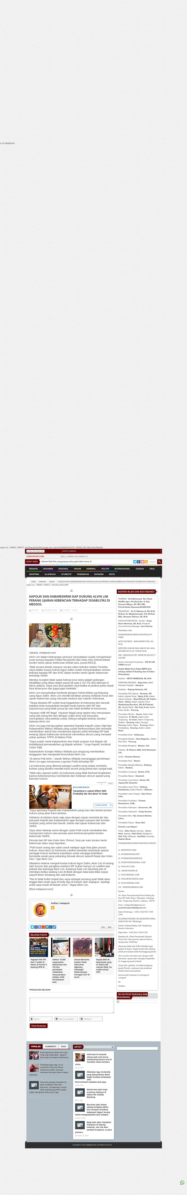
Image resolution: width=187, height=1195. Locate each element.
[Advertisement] (82, 52)
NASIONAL (63, 569)
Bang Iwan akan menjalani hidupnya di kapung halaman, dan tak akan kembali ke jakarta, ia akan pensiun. (93, 1127)
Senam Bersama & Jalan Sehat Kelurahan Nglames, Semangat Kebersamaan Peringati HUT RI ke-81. (82, 968)
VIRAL (152, 569)
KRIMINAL (91, 569)
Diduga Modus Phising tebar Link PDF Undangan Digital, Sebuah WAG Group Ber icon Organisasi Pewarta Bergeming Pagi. (110, 557)
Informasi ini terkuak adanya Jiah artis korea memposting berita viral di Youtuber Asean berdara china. (93, 1059)
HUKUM (77, 569)
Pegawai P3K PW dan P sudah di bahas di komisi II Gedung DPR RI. (39, 963)
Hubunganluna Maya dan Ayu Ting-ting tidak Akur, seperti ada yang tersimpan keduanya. (54, 1055)
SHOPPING (34, 574)
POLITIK (105, 569)
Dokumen (48, 569)
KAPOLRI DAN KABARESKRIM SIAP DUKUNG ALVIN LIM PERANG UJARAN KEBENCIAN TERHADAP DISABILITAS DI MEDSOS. (69, 600)
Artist (78, 1046)
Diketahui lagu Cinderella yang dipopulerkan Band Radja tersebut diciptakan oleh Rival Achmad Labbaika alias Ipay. (93, 1077)
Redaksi (33, 569)
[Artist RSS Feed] (112, 1047)
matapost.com (91, 1145)
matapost (35, 610)
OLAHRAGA (50, 574)
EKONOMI (98, 574)
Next (109, 927)
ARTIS (65, 551)
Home (33, 582)
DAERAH (72, 551)
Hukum (52, 582)
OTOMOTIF (66, 574)
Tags (63, 1046)
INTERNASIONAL (122, 569)
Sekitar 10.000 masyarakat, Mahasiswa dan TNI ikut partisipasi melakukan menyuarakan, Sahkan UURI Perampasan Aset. (59, 970)
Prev (103, 927)
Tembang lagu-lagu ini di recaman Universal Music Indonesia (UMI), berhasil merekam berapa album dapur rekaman (49, 1069)
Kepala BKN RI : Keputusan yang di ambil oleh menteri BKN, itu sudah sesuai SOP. (104, 965)
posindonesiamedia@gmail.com (132, 908)
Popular (36, 1046)
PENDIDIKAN (83, 574)
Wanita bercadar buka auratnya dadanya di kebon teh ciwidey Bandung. (97, 1093)
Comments (50, 1046)
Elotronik (42, 582)
